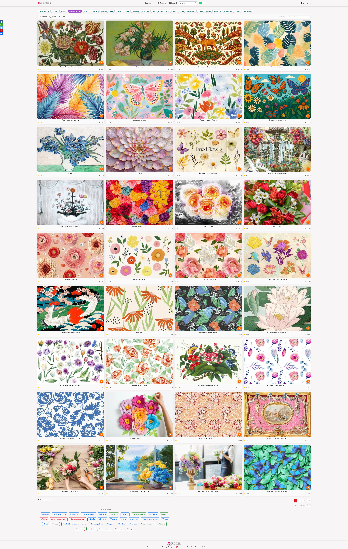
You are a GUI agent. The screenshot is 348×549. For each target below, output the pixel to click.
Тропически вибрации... (70, 120)
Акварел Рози (208, 226)
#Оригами (55, 524)
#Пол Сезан (122, 524)
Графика (63, 11)
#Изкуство (133, 524)
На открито (191, 11)
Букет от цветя (277, 226)
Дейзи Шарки (139, 332)
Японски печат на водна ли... (277, 332)
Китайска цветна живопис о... (208, 385)
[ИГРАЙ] (101, 63)
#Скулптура (153, 514)
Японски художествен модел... (71, 332)
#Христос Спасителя (77, 519)
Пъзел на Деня (44, 11)
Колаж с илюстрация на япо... (277, 279)
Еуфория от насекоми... (277, 120)
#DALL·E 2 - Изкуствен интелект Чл (74, 524)
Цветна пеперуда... (139, 120)
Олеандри (139, 67)
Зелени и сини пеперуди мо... (277, 491)
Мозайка (96, 11)
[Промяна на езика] (309, 3)
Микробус (217, 11)
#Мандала (110, 524)
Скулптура (135, 11)
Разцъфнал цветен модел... (208, 279)
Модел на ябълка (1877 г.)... (208, 438)
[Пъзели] (44, 3)
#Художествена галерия (150, 519)
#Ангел (123, 519)
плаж (182, 11)
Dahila (139, 173)
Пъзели (143, 547)
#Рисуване (74, 514)
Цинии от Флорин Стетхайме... (71, 226)
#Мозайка (92, 519)
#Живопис (45, 514)
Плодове (200, 11)
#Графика (125, 514)
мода (153, 11)
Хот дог (208, 11)
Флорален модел (71, 279)
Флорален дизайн (75, 11)
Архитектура (247, 11)
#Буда (46, 524)
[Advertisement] (230, 521)
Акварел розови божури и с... (277, 385)
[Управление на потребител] (302, 3)
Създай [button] (174, 3)
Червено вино (228, 11)
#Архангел (113, 519)
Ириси (70, 173)
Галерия (162, 3)
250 (309, 500)
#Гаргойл (44, 519)
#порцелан (134, 519)
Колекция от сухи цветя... (208, 173)
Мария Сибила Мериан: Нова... (71, 67)
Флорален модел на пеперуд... (208, 332)
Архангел (87, 11)
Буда (111, 11)
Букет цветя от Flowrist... (70, 491)
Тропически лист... (277, 67)
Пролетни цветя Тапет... (208, 120)
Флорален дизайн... (140, 279)
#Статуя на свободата (58, 519)
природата (145, 11)
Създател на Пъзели (153, 547)
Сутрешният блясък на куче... (208, 67)
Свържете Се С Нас (201, 547)
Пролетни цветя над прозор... (139, 491)
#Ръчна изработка (96, 524)
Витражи (104, 11)
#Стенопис (114, 514)
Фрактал (119, 11)
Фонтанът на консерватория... (277, 173)
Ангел (127, 11)
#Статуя (164, 514)
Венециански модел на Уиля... (70, 438)
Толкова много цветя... (140, 226)
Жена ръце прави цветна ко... (208, 491)
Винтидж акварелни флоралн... (71, 385)
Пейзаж (175, 11)
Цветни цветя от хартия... (139, 438)
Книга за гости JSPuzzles (185, 547)
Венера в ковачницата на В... (277, 438)
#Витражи (102, 519)
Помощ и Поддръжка (169, 547)
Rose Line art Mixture (139, 385)
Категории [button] (149, 3)
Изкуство (55, 11)
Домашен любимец (164, 11)
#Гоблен (165, 519)
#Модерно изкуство (59, 514)
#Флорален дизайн (138, 514)
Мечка (238, 11)
